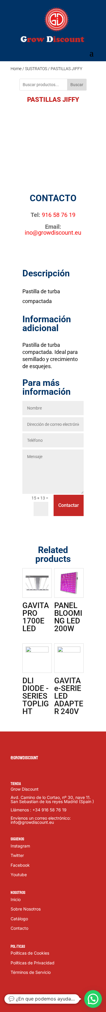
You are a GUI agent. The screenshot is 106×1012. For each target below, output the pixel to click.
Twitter (17, 855)
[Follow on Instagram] (39, 745)
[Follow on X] (27, 745)
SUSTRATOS (36, 68)
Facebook (20, 865)
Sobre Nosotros (26, 908)
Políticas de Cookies (30, 952)
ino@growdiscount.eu (53, 232)
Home (16, 68)
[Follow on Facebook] (15, 745)
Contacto (19, 928)
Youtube (19, 874)
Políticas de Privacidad (32, 962)
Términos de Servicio (31, 972)
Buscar (76, 84)
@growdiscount (24, 757)
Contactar (68, 505)
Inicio (16, 899)
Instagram (20, 845)
